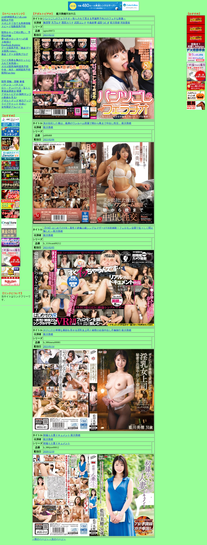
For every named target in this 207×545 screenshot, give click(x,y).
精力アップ (25, 100)
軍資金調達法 (8, 91)
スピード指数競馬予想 (13, 26)
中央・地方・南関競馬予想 (15, 69)
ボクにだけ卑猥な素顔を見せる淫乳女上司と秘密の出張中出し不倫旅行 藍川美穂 (87, 330)
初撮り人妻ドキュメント (56, 443)
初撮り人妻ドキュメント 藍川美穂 (61, 435)
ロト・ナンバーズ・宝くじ (15, 88)
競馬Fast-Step (8, 73)
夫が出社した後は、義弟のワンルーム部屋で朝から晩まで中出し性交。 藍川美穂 (87, 123)
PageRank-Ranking (10, 45)
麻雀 (22, 81)
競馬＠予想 (7, 20)
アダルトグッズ (9, 100)
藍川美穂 (115, 22)
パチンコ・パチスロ (12, 84)
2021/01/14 (48, 346)
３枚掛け (6, 42)
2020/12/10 (48, 451)
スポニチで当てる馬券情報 (15, 23)
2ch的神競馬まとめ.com (14, 17)
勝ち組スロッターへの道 (14, 38)
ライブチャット (9, 103)
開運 (19, 91)
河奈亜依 (125, 22)
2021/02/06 (48, 139)
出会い (22, 103)
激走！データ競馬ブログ (14, 54)
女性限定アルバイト (12, 107)
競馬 (3, 81)
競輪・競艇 (13, 81)
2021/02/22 (48, 35)
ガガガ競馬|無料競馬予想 (14, 66)
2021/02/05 (48, 247)
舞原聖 (47, 22)
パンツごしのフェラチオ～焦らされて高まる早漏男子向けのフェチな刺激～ (84, 18)
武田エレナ (80, 22)
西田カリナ (68, 22)
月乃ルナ (56, 22)
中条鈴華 (92, 22)
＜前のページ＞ (40, 539)
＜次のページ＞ (57, 539)
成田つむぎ (103, 22)
